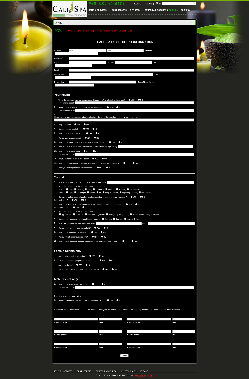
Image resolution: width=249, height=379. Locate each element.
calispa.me (114, 375)
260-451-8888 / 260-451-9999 (106, 3)
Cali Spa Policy (128, 371)
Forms (172, 10)
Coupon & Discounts (155, 10)
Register (137, 4)
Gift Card (135, 10)
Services (102, 10)
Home (91, 10)
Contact (143, 371)
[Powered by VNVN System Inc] (143, 375)
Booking (185, 10)
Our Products (119, 10)
